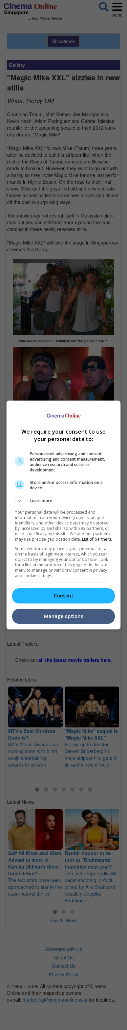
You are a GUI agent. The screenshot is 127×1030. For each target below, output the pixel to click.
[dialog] (63, 515)
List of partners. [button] (97, 539)
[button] (63, 501)
